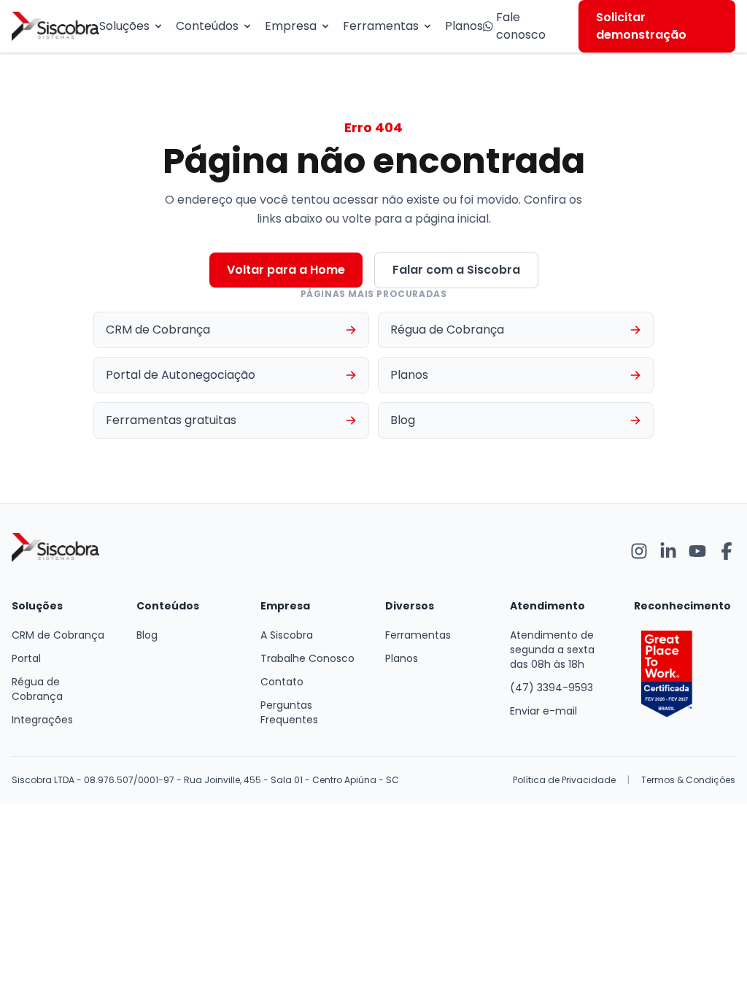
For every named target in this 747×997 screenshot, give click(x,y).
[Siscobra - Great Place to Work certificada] (684, 674)
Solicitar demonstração (641, 26)
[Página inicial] (55, 551)
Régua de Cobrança (37, 689)
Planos (464, 26)
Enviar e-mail (543, 711)
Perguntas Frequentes (289, 712)
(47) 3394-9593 (551, 687)
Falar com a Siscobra (456, 269)
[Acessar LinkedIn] (668, 551)
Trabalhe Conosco (307, 658)
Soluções (124, 26)
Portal (26, 658)
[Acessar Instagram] (639, 551)
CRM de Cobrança (58, 635)
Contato (281, 681)
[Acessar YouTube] (697, 551)
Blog (147, 635)
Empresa (291, 26)
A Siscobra (286, 635)
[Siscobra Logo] (55, 26)
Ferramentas (381, 26)
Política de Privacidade (564, 780)
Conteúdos (207, 26)
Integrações (42, 719)
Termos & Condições (688, 780)
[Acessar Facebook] (726, 551)
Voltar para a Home (286, 269)
